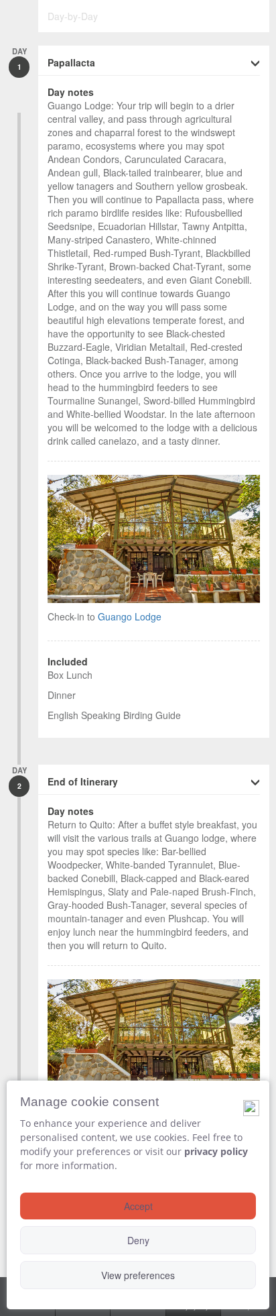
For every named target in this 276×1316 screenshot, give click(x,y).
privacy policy (216, 1151)
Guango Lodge (129, 616)
